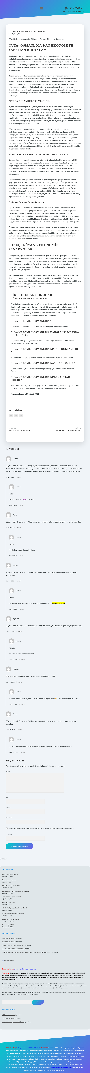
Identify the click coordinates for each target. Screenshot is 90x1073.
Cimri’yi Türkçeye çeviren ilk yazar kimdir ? (15, 908)
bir (11, 415)
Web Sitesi (9, 818)
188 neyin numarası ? (8, 938)
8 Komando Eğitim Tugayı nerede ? (13, 913)
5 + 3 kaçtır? (10, 834)
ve (16, 415)
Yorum (8, 771)
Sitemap (3, 859)
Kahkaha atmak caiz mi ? (9, 880)
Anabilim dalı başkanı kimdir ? (11, 896)
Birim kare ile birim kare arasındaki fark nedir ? (16, 891)
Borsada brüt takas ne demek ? (11, 885)
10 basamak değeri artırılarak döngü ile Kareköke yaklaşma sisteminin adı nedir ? (26, 952)
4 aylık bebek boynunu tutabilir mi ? (13, 945)
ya (21, 415)
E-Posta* (8, 807)
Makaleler (17, 410)
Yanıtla (18, 477)
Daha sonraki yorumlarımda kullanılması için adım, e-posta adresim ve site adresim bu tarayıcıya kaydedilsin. (41, 828)
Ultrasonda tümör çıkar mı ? (10, 874)
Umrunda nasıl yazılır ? (9, 902)
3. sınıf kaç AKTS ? (8, 925)
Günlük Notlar (74, 8)
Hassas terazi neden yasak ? (20, 430)
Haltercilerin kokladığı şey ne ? (68, 430)
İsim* (7, 797)
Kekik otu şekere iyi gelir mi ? (11, 919)
